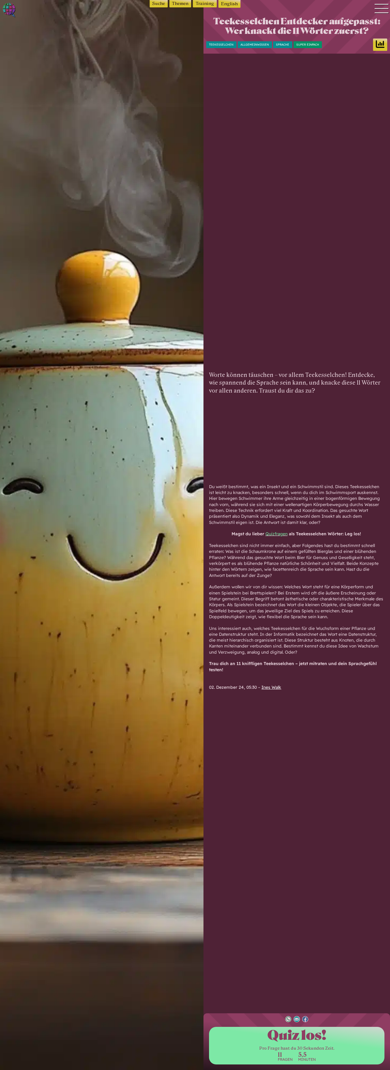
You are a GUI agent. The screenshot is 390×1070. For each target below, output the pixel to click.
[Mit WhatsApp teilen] (288, 1019)
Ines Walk (271, 687)
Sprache (282, 44)
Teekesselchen (221, 44)
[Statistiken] (380, 45)
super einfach (307, 44)
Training (205, 3)
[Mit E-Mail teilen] (296, 1019)
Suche (158, 3)
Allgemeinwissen (254, 44)
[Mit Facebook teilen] (305, 1019)
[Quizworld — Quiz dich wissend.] (27, 11)
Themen (180, 3)
